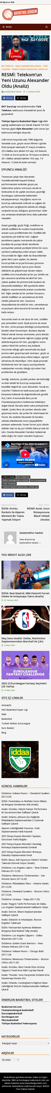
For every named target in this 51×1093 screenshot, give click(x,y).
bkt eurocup (23, 477)
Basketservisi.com (11, 1006)
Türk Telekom (9, 484)
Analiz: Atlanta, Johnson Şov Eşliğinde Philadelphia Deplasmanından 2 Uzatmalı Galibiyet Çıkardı (22, 820)
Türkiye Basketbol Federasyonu (19, 1023)
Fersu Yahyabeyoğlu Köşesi (28, 66)
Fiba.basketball (9, 1020)
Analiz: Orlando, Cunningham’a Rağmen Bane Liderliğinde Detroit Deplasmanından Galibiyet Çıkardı (25, 986)
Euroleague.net (10, 1016)
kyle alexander (38, 480)
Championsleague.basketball (17, 1010)
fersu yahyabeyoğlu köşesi (15, 480)
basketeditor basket (13, 91)
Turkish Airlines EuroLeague (15, 723)
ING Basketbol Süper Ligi (14, 709)
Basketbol (6, 718)
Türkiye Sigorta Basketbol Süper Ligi (30, 69)
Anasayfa (6, 705)
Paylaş (9, 98)
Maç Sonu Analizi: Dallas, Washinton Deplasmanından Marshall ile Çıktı (23, 640)
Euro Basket (7, 727)
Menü (8, 27)
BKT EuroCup (7, 66)
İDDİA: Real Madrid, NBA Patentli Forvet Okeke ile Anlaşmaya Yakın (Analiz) (25, 595)
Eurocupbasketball (11, 1013)
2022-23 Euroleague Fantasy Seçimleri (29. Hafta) (24, 685)
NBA (3, 714)
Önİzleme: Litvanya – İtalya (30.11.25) (20, 899)
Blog (3, 732)
